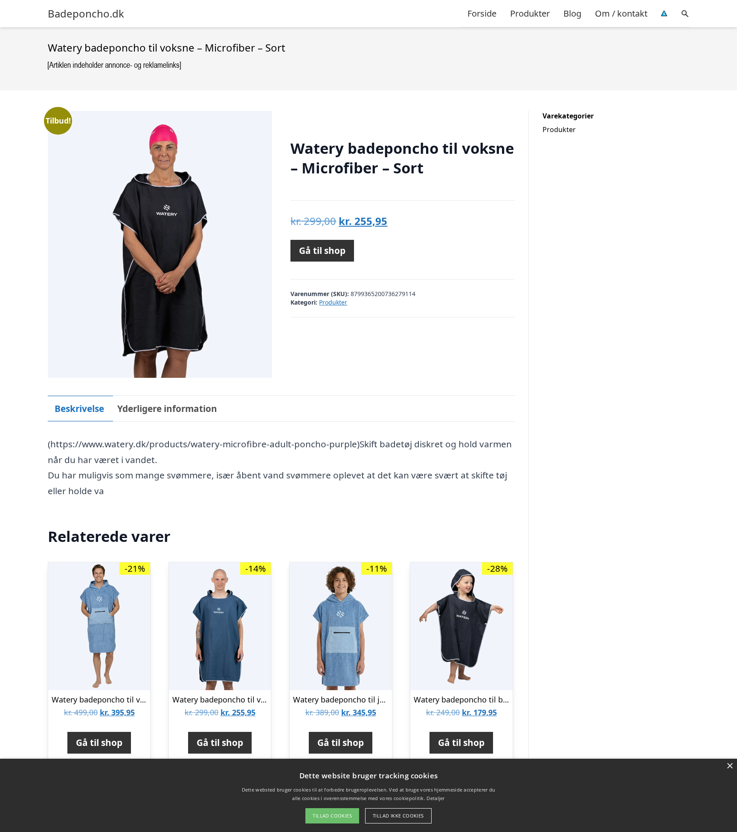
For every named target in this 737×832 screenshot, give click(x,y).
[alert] (368, 795)
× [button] (729, 766)
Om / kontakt (621, 13)
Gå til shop (322, 250)
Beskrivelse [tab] (79, 409)
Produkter (530, 13)
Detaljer (435, 798)
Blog (572, 13)
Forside (481, 13)
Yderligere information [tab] (167, 409)
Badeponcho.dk (86, 13)
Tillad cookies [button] (332, 815)
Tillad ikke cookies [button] (398, 815)
